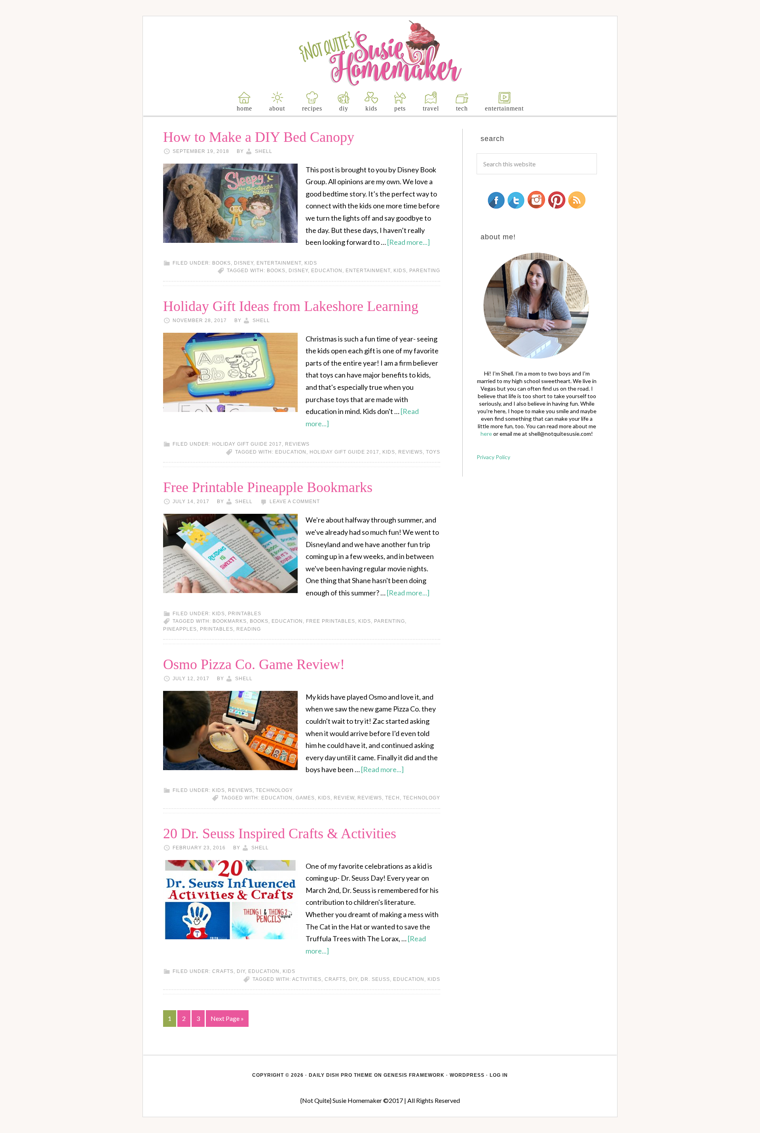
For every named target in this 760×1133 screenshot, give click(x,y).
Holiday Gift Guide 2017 (247, 444)
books (221, 263)
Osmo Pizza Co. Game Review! (254, 664)
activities (306, 979)
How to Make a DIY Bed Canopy (258, 137)
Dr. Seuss (375, 979)
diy (353, 979)
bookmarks (230, 621)
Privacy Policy (493, 457)
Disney (243, 263)
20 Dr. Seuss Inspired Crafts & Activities (279, 833)
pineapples (180, 629)
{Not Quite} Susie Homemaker (380, 53)
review (344, 798)
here (486, 433)
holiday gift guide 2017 (344, 452)
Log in (499, 1075)
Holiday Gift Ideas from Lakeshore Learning (290, 306)
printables (244, 613)
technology (274, 790)
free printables (330, 621)
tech (392, 798)
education (326, 270)
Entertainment (278, 263)
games (305, 798)
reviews (297, 444)
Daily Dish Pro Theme (340, 1075)
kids (310, 263)
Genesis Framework (414, 1075)
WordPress (467, 1075)
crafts (223, 971)
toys (433, 452)
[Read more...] (408, 242)
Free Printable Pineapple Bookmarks (267, 487)
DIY (241, 971)
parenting (424, 270)
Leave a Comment (295, 501)
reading (248, 629)
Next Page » (227, 1018)
